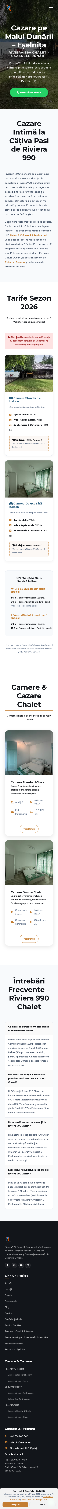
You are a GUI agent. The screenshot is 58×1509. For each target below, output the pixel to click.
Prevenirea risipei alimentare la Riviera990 (26, 1337)
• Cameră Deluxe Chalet (18, 1417)
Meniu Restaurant (14, 1343)
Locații (8, 1289)
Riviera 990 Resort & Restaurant (28, 235)
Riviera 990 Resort (14, 1368)
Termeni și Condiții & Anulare (19, 1331)
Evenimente (11, 1301)
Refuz (42, 1505)
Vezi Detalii (29, 828)
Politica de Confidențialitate (34, 1499)
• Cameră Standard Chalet (19, 1411)
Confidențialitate (13, 1319)
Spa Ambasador (13, 1386)
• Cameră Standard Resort (19, 1374)
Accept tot (15, 1505)
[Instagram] (14, 1265)
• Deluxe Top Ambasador (18, 1399)
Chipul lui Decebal (15, 262)
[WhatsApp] (28, 1265)
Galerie (8, 1295)
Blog (7, 1307)
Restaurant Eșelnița (15, 1349)
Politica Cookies (13, 1325)
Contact (9, 1313)
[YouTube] (21, 1265)
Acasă (8, 1283)
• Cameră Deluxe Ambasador (21, 1393)
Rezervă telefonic (30, 92)
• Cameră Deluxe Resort (18, 1381)
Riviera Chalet (12, 1404)
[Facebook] (7, 1265)
